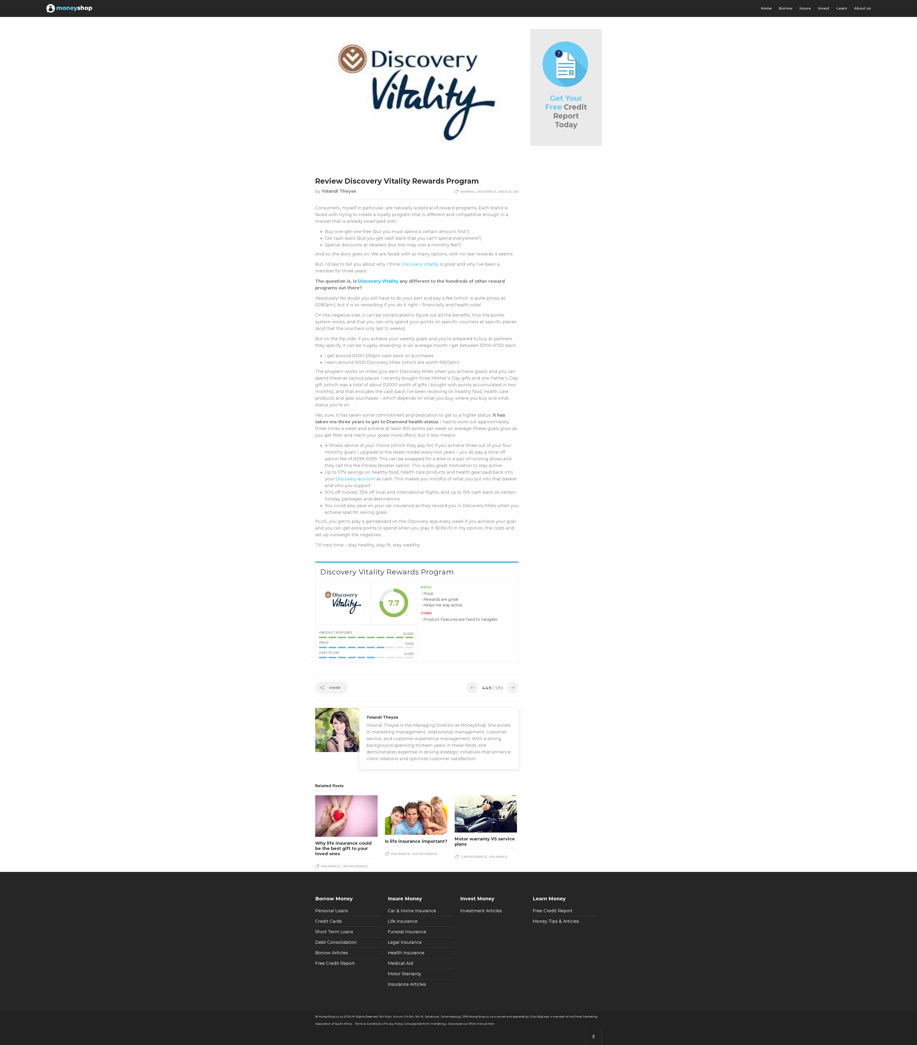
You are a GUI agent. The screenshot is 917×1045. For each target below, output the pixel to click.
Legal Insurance (405, 942)
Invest (823, 8)
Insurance (486, 191)
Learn (842, 8)
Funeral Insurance (407, 931)
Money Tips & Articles (556, 921)
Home (766, 8)
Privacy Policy (393, 1023)
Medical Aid (508, 191)
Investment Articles (481, 910)
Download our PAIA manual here (471, 1023)
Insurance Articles (407, 984)
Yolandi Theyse (339, 191)
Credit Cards (328, 921)
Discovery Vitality (419, 264)
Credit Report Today (566, 111)
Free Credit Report (335, 963)
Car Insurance (474, 857)
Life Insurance (355, 866)
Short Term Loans (334, 931)
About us (862, 8)
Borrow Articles (331, 952)
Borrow (785, 8)
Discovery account (355, 479)
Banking (468, 191)
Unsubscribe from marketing (425, 1023)
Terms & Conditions (367, 1023)
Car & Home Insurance (412, 910)
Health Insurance (406, 952)
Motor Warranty (404, 973)
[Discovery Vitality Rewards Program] (343, 603)
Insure (805, 8)
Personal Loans (331, 910)
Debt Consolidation (336, 942)
